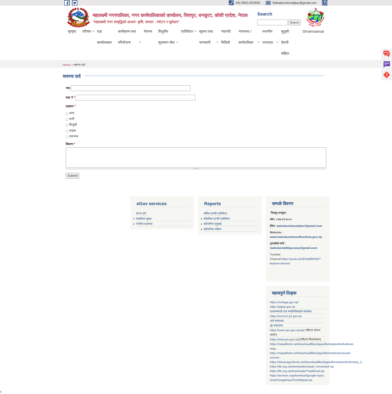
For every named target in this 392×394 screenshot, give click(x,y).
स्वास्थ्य (73, 136)
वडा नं (70, 97)
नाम (68, 88)
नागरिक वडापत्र (144, 223)
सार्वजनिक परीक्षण (213, 229)
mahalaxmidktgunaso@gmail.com (293, 247)
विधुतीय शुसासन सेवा (166, 37)
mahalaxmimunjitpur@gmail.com (299, 225)
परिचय (86, 31)
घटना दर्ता (141, 213)
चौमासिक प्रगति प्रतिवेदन (217, 218)
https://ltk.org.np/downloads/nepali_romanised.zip (302, 366)
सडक (72, 130)
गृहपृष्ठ (72, 31)
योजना (148, 31)
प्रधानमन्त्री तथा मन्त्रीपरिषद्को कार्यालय (291, 311)
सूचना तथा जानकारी (206, 37)
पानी (71, 119)
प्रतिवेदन (187, 31)
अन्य (71, 113)
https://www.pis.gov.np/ (284, 339)
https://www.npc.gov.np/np (287, 330)
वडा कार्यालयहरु (104, 37)
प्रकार (71, 106)
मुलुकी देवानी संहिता (285, 42)
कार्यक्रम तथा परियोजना (127, 37)
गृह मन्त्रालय (276, 325)
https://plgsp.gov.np (282, 306)
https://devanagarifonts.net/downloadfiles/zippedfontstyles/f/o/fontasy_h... (317, 362)
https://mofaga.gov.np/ (284, 302)
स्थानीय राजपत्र (267, 37)
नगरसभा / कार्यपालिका (245, 37)
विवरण (70, 144)
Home (66, 64)
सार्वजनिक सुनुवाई (213, 223)
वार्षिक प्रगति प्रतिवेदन (215, 213)
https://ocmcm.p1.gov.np (286, 316)
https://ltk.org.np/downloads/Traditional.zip (297, 371)
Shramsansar (313, 31)
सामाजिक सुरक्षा (143, 218)
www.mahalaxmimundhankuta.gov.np (296, 236)
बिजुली (73, 124)
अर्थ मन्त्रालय (277, 320)
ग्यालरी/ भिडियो (226, 37)
